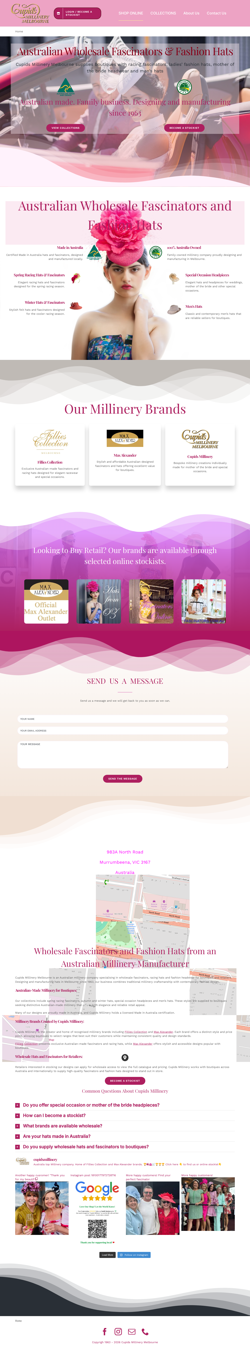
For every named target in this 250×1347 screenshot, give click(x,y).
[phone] (145, 1331)
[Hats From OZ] (99, 580)
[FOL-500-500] (151, 580)
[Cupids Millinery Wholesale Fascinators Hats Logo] (30, 5)
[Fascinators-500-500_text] (204, 580)
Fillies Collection (136, 1032)
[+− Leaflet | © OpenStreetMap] (125, 917)
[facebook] (105, 1331)
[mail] (132, 1331)
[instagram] (118, 1331)
